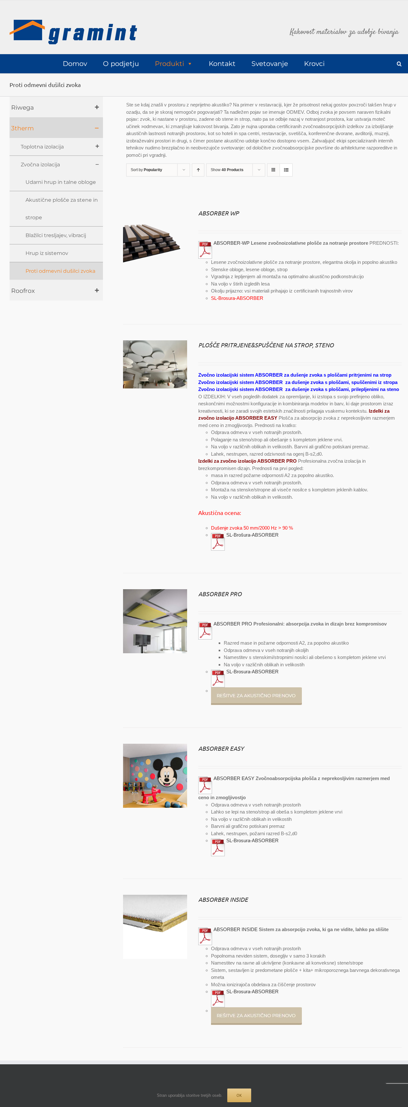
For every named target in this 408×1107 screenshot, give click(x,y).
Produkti (169, 64)
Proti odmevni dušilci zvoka (60, 271)
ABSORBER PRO (220, 593)
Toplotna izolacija (42, 147)
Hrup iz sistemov (47, 253)
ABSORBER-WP (232, 243)
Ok (239, 1095)
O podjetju (121, 64)
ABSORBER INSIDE (223, 899)
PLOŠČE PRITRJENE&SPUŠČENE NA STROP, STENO (266, 345)
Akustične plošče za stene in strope (62, 209)
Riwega (22, 107)
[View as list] (286, 170)
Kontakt (222, 64)
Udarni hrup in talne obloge (61, 182)
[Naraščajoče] (198, 170)
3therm (22, 128)
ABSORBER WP (218, 213)
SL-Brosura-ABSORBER (237, 298)
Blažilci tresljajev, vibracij (56, 235)
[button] (399, 64)
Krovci (314, 64)
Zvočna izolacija (40, 165)
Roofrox (23, 290)
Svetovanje (269, 64)
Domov (75, 64)
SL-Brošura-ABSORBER (252, 535)
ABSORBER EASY (221, 748)
